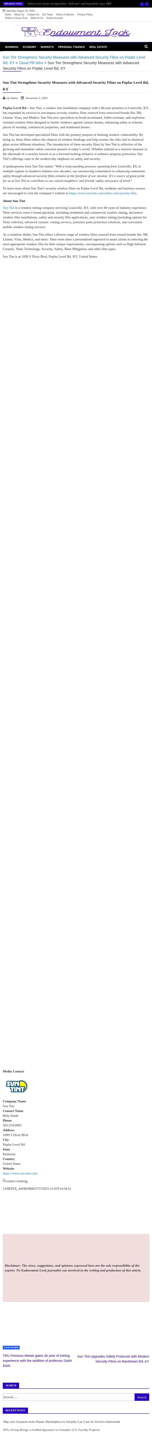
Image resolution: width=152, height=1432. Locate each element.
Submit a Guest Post (16, 18)
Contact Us (33, 14)
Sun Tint (8, 208)
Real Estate (98, 46)
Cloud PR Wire (11, 1347)
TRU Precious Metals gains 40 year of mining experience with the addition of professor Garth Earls (37, 1361)
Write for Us (37, 18)
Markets (47, 46)
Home (8, 14)
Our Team (47, 14)
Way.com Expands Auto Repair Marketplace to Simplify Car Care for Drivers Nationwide (61, 1421)
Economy (29, 46)
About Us (19, 14)
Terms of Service (65, 14)
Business (11, 46)
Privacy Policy (85, 14)
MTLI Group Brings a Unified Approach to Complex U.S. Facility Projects (51, 1429)
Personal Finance (71, 46)
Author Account (54, 18)
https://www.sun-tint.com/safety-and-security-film (102, 193)
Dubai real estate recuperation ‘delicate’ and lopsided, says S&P (69, 3)
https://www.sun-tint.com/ (20, 1173)
